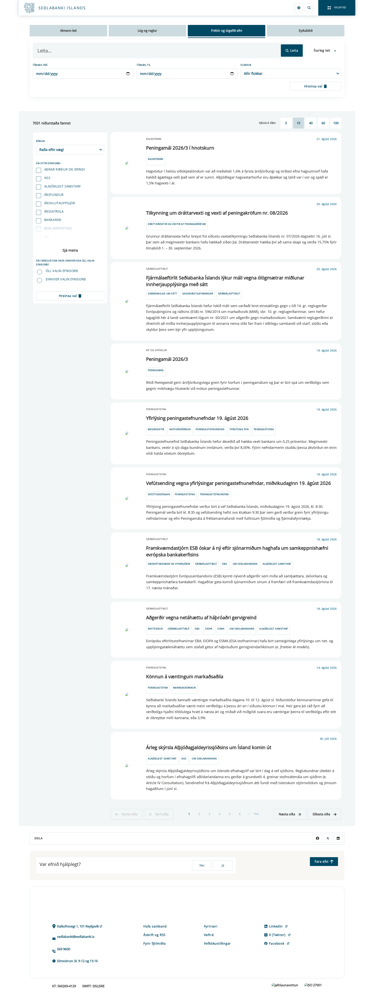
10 (298, 123)
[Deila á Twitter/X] (328, 838)
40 (311, 123)
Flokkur (246, 65)
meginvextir (156, 429)
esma (221, 628)
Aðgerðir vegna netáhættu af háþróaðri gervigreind (201, 617)
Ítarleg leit (322, 50)
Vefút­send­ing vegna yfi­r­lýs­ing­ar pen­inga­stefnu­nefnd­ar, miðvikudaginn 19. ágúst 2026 (238, 483)
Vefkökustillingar (217, 943)
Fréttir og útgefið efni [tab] (226, 30)
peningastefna (264, 429)
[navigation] (336, 8)
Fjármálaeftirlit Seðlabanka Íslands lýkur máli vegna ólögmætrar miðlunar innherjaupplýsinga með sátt (225, 280)
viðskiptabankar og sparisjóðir (169, 563)
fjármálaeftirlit (229, 293)
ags (47, 178)
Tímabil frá (40, 65)
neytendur (155, 628)
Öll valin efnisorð (62, 271)
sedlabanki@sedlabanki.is (75, 936)
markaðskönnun (184, 687)
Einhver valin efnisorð (66, 279)
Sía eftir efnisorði (48, 163)
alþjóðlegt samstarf (62, 186)
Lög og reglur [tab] (147, 30)
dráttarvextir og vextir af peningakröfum (177, 224)
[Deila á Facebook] (317, 838)
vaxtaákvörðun (180, 429)
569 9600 (63, 949)
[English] (299, 7)
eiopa (209, 628)
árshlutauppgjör (59, 203)
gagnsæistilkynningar (197, 293)
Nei (201, 865)
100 (336, 123)
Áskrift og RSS (154, 935)
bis (46, 237)
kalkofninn (155, 159)
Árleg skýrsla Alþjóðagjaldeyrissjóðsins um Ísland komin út (208, 747)
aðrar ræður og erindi (64, 169)
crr (47, 253)
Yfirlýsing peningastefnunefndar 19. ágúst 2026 (197, 418)
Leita (294, 50)
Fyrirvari (210, 926)
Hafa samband (155, 926)
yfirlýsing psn (239, 429)
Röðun (40, 141)
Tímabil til (144, 65)
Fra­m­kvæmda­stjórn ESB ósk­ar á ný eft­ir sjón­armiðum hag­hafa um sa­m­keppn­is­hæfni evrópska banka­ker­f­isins (237, 551)
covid (49, 245)
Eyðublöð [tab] (306, 30)
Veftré (209, 935)
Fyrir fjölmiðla (154, 943)
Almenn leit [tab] (68, 30)
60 (323, 123)
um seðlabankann (245, 563)
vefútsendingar (159, 494)
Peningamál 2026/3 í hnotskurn (180, 147)
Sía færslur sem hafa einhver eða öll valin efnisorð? (65, 262)
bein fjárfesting (58, 228)
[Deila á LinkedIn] (338, 838)
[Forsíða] (60, 8)
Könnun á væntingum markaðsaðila (184, 676)
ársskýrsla (54, 211)
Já (223, 865)
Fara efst (322, 861)
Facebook (276, 943)
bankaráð (53, 220)
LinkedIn (275, 926)
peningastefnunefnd (210, 429)
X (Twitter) (277, 935)
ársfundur (54, 195)
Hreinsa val (313, 86)
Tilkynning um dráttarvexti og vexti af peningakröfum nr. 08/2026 (217, 213)
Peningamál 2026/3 (167, 359)
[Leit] (309, 7)
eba (224, 563)
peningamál (156, 370)
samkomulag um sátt (162, 293)
